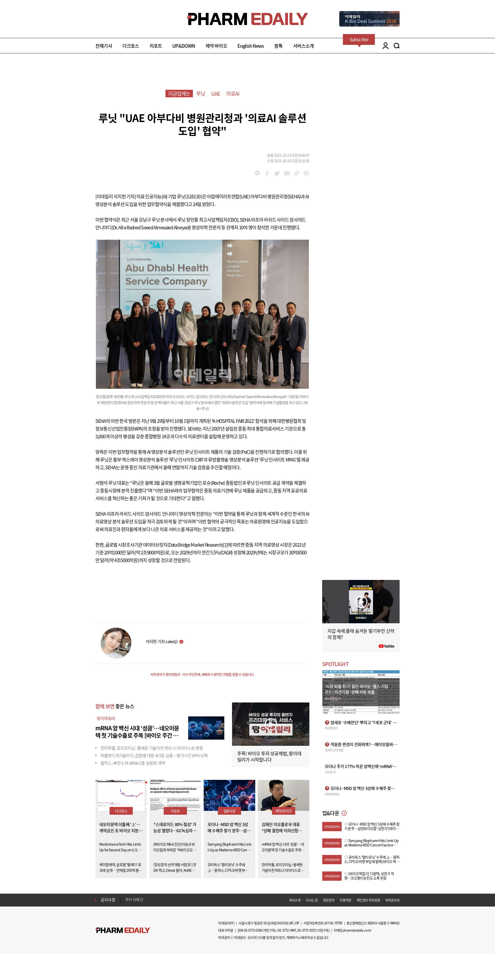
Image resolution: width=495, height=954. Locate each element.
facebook (267, 173)
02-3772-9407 (287, 930)
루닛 (200, 93)
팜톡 (278, 45)
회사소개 (295, 900)
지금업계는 (179, 93)
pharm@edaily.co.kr (357, 930)
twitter (277, 173)
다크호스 (130, 45)
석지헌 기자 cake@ (161, 641)
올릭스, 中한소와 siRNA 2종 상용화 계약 (133, 763)
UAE (215, 93)
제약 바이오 (216, 45)
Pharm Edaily (122, 930)
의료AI (232, 93)
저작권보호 (392, 900)
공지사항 (108, 899)
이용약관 (345, 900)
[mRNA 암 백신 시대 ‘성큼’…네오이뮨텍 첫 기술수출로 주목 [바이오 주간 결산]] (206, 727)
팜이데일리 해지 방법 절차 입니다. (150, 900)
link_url (297, 173)
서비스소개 (303, 45)
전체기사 (103, 45)
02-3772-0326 (253, 930)
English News (250, 45)
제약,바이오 (283, 810)
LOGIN (384, 45)
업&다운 (229, 810)
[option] (165, 899)
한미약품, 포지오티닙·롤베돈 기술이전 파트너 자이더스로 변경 (152, 748)
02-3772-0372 (307, 930)
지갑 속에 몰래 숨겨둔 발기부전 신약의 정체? (360, 634)
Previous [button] (126, 896)
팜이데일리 (106, 718)
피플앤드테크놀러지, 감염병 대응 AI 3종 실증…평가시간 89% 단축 (154, 755)
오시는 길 (312, 900)
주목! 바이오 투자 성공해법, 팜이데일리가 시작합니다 (269, 756)
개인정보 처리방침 (368, 900)
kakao (257, 173)
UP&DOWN (183, 45)
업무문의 (329, 900)
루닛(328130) (189, 196)
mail (287, 173)
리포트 (156, 45)
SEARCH (397, 45)
